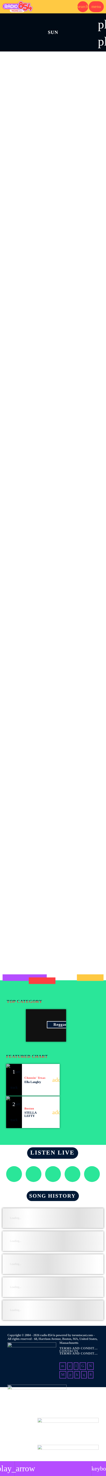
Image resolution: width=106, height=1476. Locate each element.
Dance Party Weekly (30, 937)
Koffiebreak (21, 317)
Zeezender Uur (24, 592)
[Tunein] (76, 1366)
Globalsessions (24, 868)
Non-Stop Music (25, 110)
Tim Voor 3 (20, 454)
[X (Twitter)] (70, 1366)
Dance (13, 929)
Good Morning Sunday (33, 248)
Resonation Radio (27, 799)
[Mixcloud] (77, 1374)
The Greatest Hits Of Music (38, 730)
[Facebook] (90, 1374)
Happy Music (19, 171)
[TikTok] (83, 1366)
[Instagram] (84, 1374)
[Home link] (17, 6)
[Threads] (90, 1366)
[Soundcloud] (70, 1374)
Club (13, 791)
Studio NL (19, 386)
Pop (12, 102)
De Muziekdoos (24, 523)
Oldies (13, 446)
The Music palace (27, 179)
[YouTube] (62, 1366)
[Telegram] (62, 1374)
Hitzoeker (19, 661)
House (13, 860)
